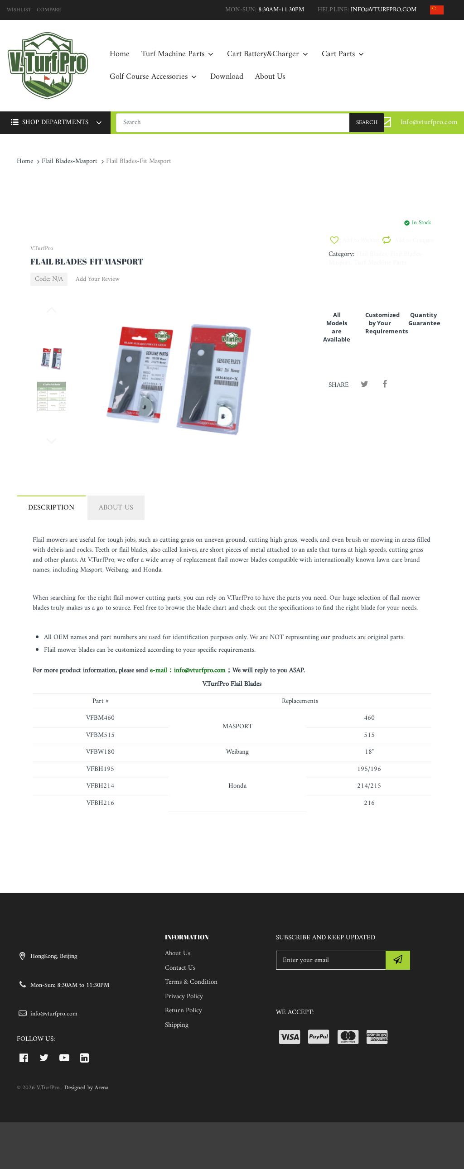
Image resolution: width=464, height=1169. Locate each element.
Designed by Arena (86, 1087)
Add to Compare (413, 240)
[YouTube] (65, 1057)
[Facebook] (385, 384)
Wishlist (19, 10)
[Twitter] (364, 384)
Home (25, 161)
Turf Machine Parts (380, 263)
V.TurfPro (41, 248)
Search (366, 122)
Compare (49, 10)
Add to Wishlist (361, 240)
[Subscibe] (398, 960)
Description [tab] (51, 507)
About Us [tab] (116, 507)
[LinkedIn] (84, 1057)
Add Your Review (98, 279)
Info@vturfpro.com (429, 122)
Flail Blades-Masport (69, 161)
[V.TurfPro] (47, 65)
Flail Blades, (372, 254)
